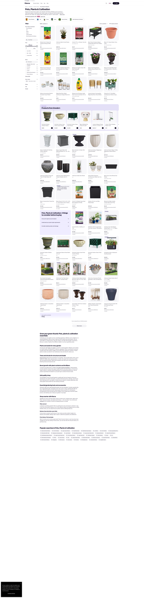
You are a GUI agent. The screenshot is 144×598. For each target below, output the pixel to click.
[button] (110, 3)
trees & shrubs (43, 357)
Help (47, 3)
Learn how (43, 16)
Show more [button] (79, 325)
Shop (41, 3)
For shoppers (27, 0)
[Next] (116, 120)
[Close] (20, 583)
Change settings (11, 593)
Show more (62, 14)
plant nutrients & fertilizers (64, 367)
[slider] (26, 46)
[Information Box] (47, 23)
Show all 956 (27, 76)
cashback (42, 401)
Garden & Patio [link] (36, 6)
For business (32, 0)
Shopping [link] (30, 6)
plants (49, 347)
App (44, 3)
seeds (54, 347)
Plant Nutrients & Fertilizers (31, 36)
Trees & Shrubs (29, 34)
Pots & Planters (29, 28)
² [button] (61, 48)
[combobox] (103, 24)
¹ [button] (46, 48)
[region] (11, 589)
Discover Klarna (36, 3)
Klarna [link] (26, 6)
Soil (27, 29)
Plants (27, 31)
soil (62, 377)
